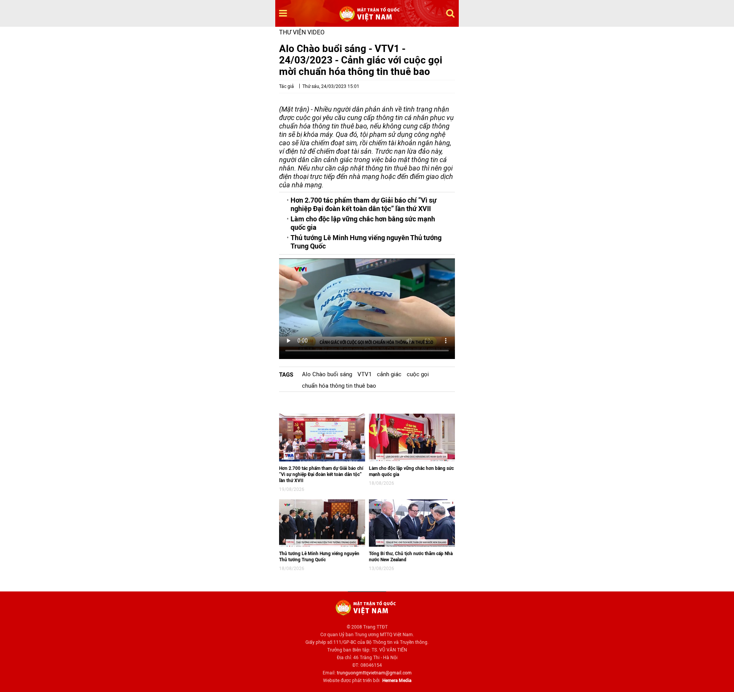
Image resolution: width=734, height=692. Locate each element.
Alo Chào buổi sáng (327, 374)
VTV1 (364, 374)
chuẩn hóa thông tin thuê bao (339, 385)
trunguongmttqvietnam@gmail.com (374, 673)
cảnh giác (389, 374)
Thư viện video (302, 32)
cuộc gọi (418, 374)
